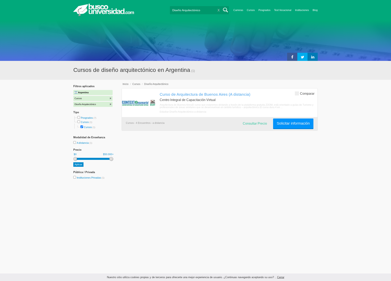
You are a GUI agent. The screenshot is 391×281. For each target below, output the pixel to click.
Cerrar (280, 277)
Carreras (238, 10)
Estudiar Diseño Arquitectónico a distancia (183, 111)
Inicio (126, 84)
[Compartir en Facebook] (292, 57)
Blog (315, 10)
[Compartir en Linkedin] (313, 57)
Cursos (251, 10)
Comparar (307, 93)
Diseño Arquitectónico (156, 84)
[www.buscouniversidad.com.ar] (103, 15)
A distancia (83, 143)
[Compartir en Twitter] (302, 57)
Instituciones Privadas (90, 177)
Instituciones (302, 10)
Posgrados (264, 10)
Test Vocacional (282, 10)
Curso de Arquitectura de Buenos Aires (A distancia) (205, 94)
